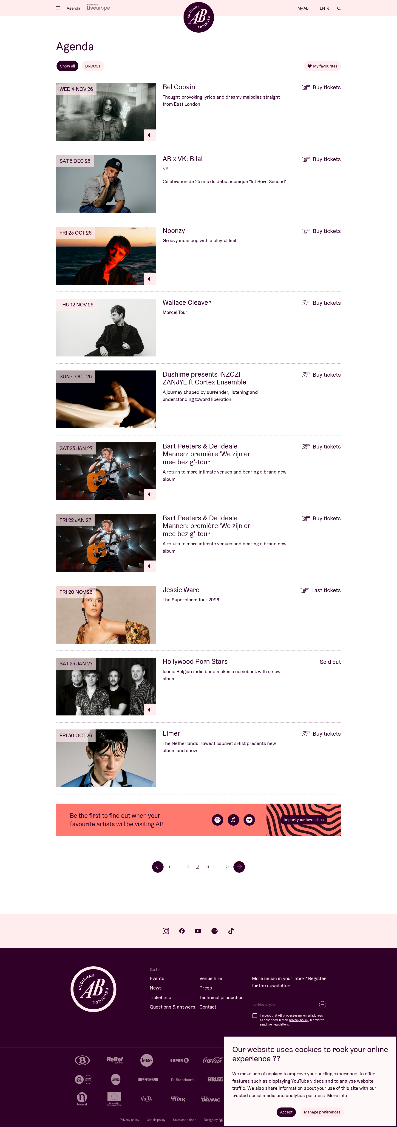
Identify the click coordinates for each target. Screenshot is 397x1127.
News (156, 988)
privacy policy (298, 1020)
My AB (303, 8)
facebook (182, 931)
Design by (211, 1120)
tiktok (231, 931)
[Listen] (150, 135)
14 (207, 867)
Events (157, 978)
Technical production (221, 997)
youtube (198, 931)
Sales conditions (184, 1120)
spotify (214, 931)
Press (205, 988)
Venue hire (210, 978)
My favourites (325, 66)
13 (197, 867)
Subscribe (322, 1004)
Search (339, 8)
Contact (207, 1007)
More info (337, 1095)
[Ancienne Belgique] (198, 17)
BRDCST (93, 66)
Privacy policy (129, 1120)
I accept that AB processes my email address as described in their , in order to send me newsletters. (292, 1019)
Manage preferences (322, 1112)
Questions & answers (172, 1007)
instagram (166, 931)
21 (227, 867)
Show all (67, 66)
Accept (286, 1112)
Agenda (73, 8)
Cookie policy (156, 1120)
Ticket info (160, 997)
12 (187, 867)
